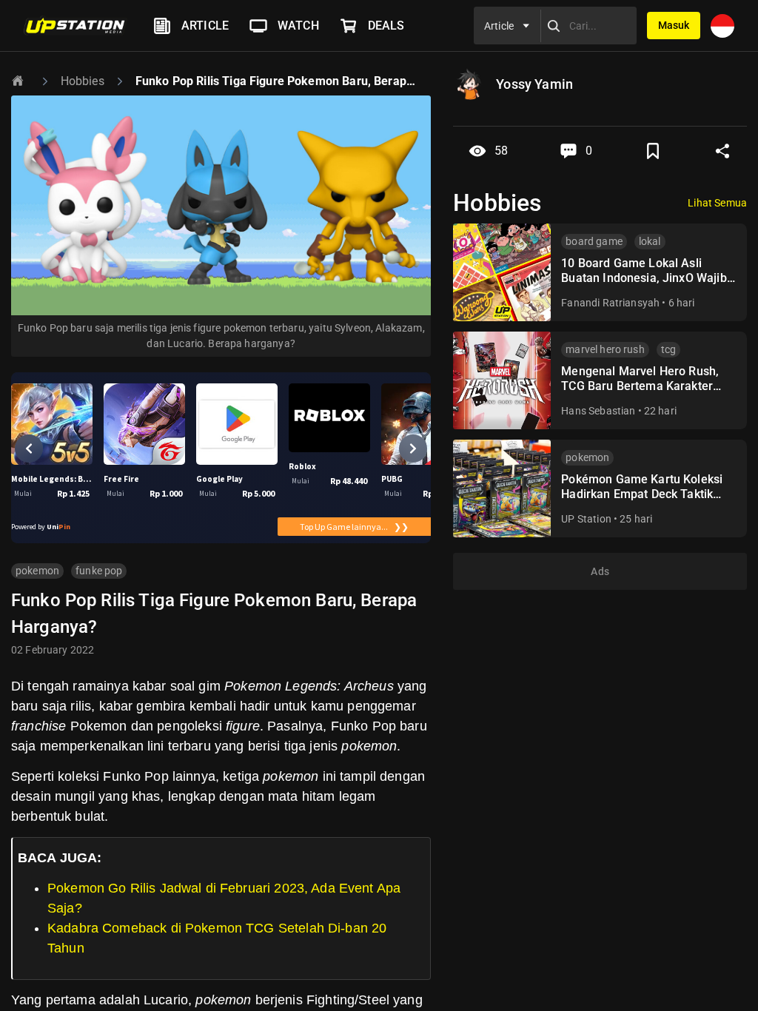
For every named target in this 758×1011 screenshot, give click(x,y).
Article (205, 26)
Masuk (673, 25)
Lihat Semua (717, 203)
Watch (298, 26)
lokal (650, 241)
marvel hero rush (605, 349)
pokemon (37, 571)
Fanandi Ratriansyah (610, 303)
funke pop (99, 571)
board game (594, 241)
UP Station (586, 519)
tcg (668, 349)
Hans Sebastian (598, 411)
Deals (386, 26)
